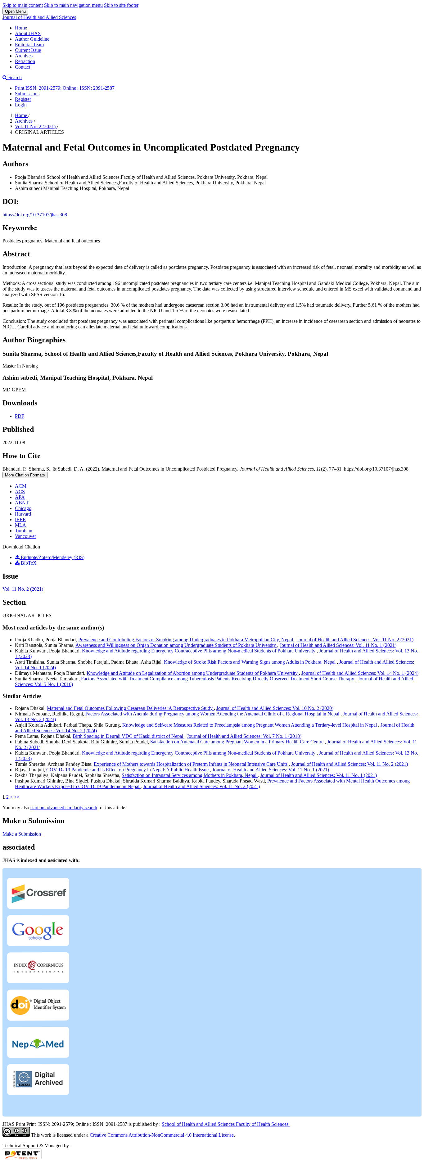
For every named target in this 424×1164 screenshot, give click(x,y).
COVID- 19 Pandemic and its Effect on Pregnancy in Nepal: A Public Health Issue (128, 769)
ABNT (22, 502)
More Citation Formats (25, 475)
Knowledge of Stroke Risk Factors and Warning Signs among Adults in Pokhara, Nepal (250, 662)
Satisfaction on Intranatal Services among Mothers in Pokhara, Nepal (190, 775)
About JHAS (28, 33)
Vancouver (25, 536)
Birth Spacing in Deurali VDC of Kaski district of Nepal (128, 736)
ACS (20, 491)
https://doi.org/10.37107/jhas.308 (34, 214)
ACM (20, 486)
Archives (24, 55)
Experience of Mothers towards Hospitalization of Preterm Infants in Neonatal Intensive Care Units (191, 764)
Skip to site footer (121, 5)
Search (14, 77)
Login (21, 104)
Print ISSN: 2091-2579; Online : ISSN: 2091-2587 (65, 88)
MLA (20, 525)
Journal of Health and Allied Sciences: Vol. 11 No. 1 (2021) (338, 645)
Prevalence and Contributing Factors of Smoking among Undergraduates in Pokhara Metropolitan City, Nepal (186, 639)
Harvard (23, 514)
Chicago (23, 508)
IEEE (20, 519)
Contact (22, 67)
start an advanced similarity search (63, 807)
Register (23, 99)
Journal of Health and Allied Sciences (39, 17)
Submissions (27, 93)
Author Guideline (32, 39)
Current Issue (28, 50)
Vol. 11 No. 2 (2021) (36, 126)
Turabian (23, 530)
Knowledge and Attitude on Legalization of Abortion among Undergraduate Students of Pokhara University (193, 673)
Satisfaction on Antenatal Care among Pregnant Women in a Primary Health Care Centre (237, 741)
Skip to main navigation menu (73, 5)
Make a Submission (21, 834)
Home (21, 27)
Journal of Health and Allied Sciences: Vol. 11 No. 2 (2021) (355, 639)
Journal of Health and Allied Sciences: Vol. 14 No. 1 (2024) (359, 673)
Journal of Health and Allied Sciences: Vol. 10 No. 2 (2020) (274, 708)
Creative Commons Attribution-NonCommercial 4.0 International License (162, 1135)
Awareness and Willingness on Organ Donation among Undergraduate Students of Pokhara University (176, 645)
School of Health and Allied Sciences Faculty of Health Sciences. (226, 1124)
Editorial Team (29, 44)
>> (17, 797)
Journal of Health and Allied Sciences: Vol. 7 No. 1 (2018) (244, 736)
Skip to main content (22, 5)
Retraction (25, 61)
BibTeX (28, 563)
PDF (19, 416)
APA (20, 497)
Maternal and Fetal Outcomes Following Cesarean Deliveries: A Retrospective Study (130, 708)
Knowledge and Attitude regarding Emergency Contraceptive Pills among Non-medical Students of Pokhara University (199, 650)
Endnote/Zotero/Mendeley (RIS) (52, 557)
